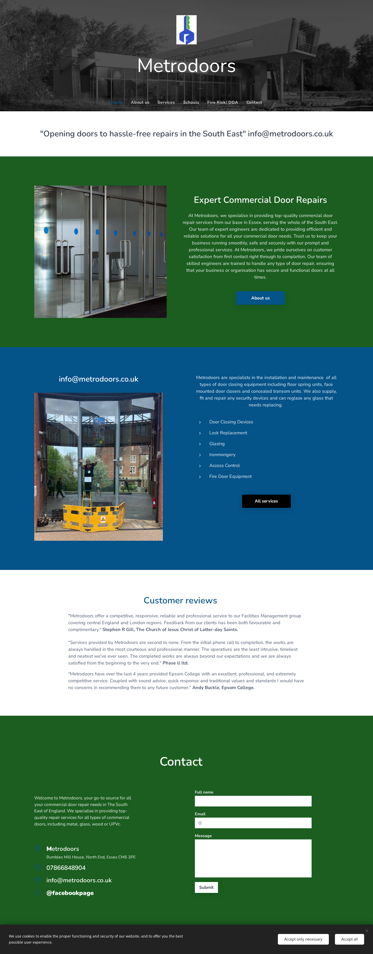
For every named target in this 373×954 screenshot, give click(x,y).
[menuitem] (119, 102)
